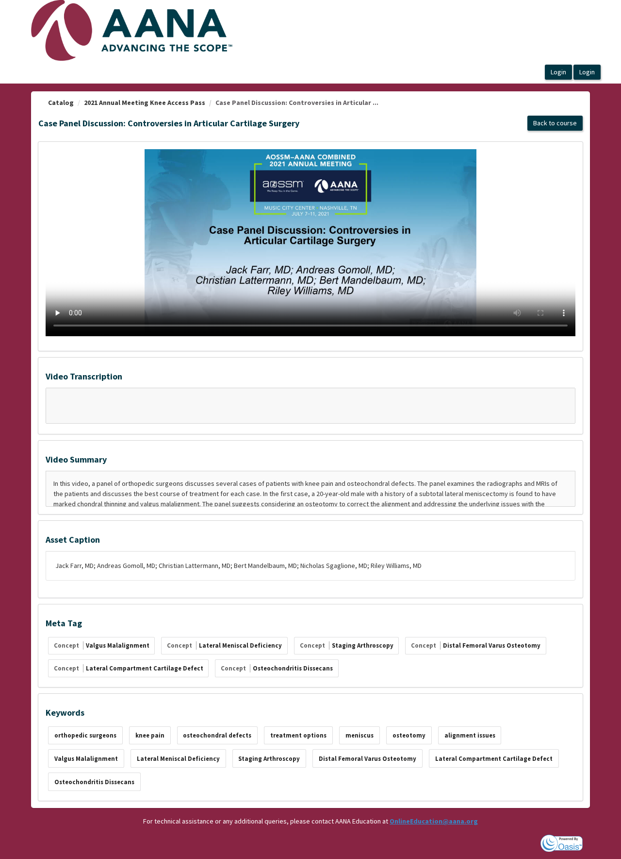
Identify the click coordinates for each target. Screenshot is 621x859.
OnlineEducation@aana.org (434, 821)
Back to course (555, 123)
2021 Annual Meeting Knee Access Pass (144, 102)
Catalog (61, 102)
